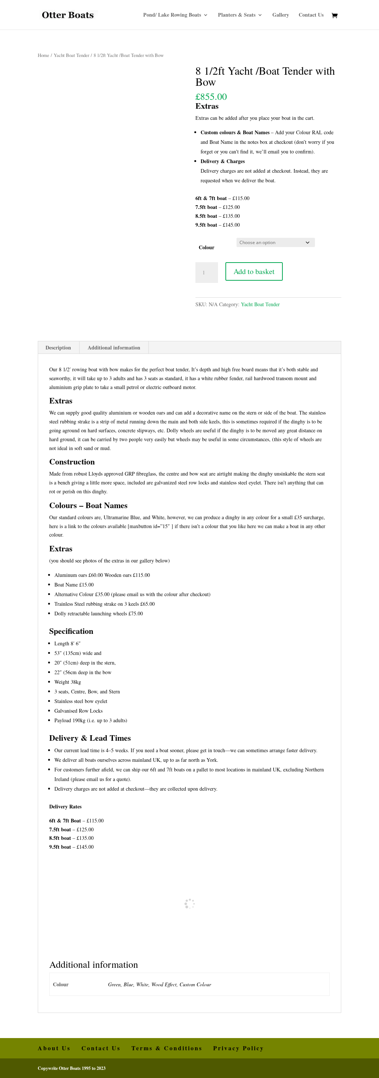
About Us (54, 1048)
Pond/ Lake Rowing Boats (172, 15)
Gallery (280, 15)
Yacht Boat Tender (71, 55)
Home (43, 55)
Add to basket (254, 271)
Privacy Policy (238, 1048)
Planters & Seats (236, 15)
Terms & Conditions (166, 1048)
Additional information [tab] (114, 347)
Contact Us (311, 15)
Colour (206, 247)
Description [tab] (58, 347)
